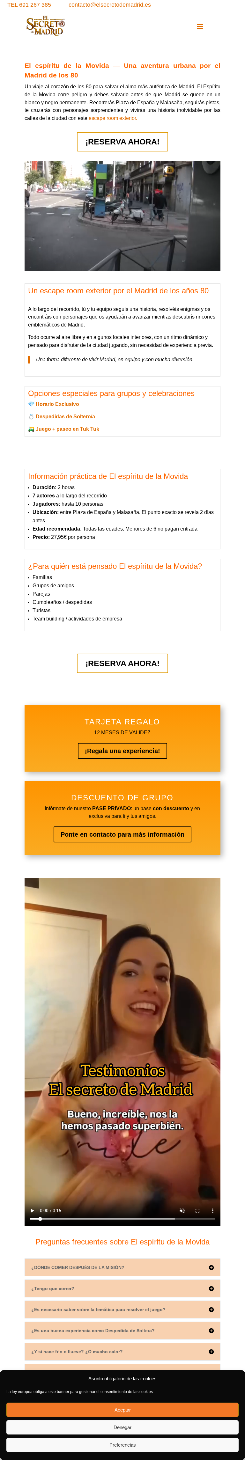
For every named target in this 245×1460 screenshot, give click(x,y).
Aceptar (123, 1409)
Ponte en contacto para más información (122, 834)
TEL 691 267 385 (29, 5)
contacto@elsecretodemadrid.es (110, 5)
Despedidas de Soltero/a (65, 416)
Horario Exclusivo (57, 404)
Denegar (122, 1427)
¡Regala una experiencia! (122, 750)
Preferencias (122, 1445)
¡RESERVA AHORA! (122, 141)
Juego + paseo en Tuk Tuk (67, 429)
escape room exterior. (113, 118)
